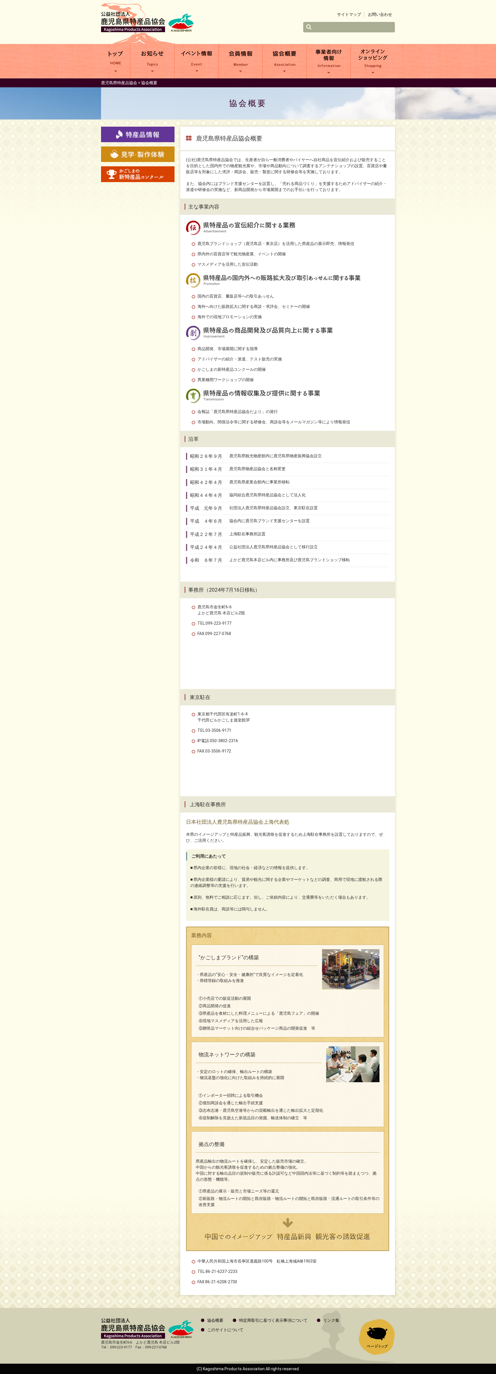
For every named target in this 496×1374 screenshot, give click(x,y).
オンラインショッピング (373, 61)
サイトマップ (349, 14)
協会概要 (285, 61)
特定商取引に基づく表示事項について (273, 1320)
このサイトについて (225, 1329)
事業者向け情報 (329, 61)
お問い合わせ (380, 14)
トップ (115, 61)
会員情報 (241, 61)
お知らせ (152, 61)
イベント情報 (196, 61)
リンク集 (331, 1320)
